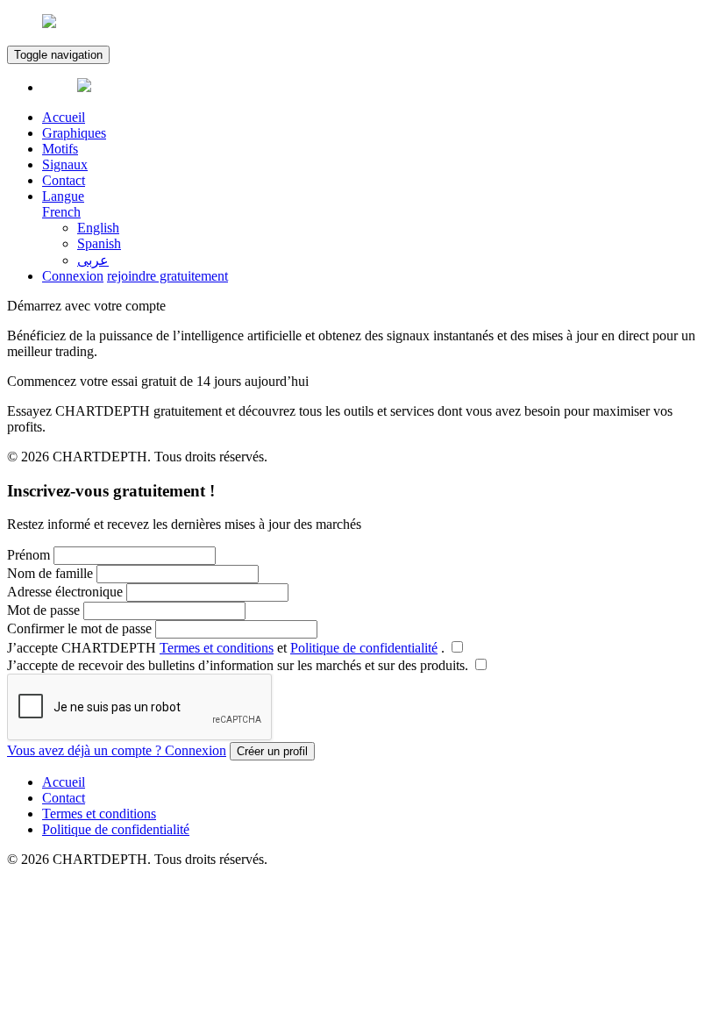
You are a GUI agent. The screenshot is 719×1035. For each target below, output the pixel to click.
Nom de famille (50, 573)
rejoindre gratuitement (167, 275)
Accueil (63, 117)
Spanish (99, 243)
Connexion (72, 275)
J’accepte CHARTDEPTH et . (227, 647)
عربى (93, 260)
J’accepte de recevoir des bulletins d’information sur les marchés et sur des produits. (239, 665)
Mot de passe (43, 610)
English (98, 227)
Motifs (60, 148)
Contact (63, 180)
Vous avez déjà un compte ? (116, 750)
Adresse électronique (65, 591)
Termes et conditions (217, 647)
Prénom (28, 554)
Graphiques (74, 132)
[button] (377, 204)
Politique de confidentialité (364, 647)
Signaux (65, 164)
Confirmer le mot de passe (79, 628)
